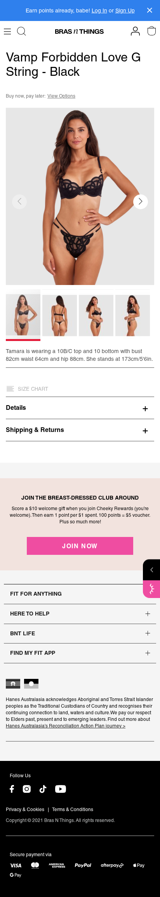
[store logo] (79, 31)
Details (16, 407)
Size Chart (33, 389)
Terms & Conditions (72, 809)
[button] (140, 201)
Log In (99, 10)
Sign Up (125, 10)
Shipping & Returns (35, 430)
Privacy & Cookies (25, 809)
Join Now (80, 546)
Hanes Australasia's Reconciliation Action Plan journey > (65, 726)
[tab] (80, 407)
